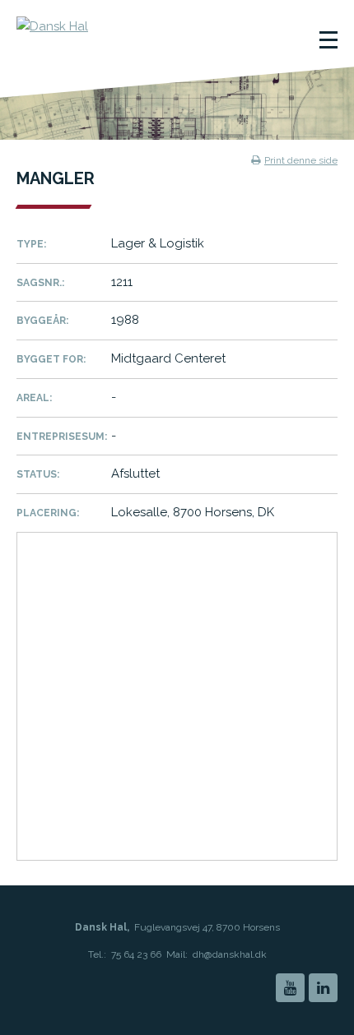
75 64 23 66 (136, 954)
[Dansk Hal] (107, 37)
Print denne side (301, 160)
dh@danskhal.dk (230, 954)
